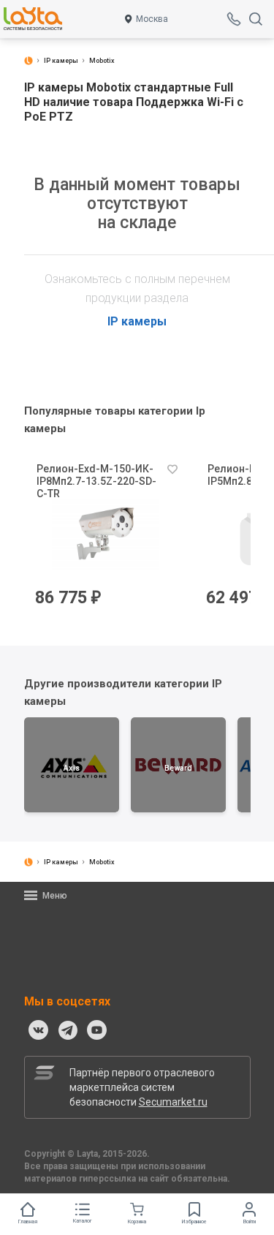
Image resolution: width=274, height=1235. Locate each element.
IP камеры (137, 321)
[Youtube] (97, 1030)
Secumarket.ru (173, 1102)
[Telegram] (68, 1030)
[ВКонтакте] (38, 1030)
